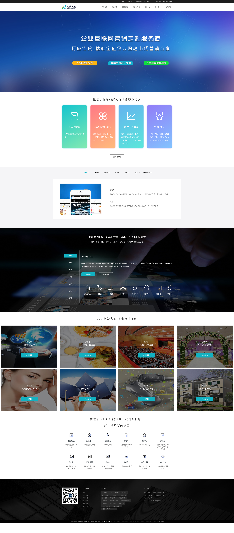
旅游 (70, 298)
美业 (70, 284)
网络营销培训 (106, 506)
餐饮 (70, 263)
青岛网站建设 (118, 521)
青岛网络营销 (155, 521)
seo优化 (121, 503)
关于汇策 (168, 7)
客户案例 (158, 7)
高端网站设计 (114, 500)
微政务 (117, 172)
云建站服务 (136, 7)
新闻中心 (147, 7)
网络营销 (125, 7)
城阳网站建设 (106, 509)
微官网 (86, 172)
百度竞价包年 (115, 492)
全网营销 (104, 503)
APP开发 (112, 498)
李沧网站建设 (116, 506)
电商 (70, 256)
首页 (84, 492)
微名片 (127, 172)
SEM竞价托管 (122, 498)
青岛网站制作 (136, 521)
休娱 (70, 277)
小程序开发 (105, 492)
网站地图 (146, 1)
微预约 (137, 172)
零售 (70, 270)
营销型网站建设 (125, 500)
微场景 (96, 172)
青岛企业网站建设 (146, 521)
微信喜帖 (107, 172)
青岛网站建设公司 (127, 521)
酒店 (70, 291)
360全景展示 (147, 172)
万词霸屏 (104, 500)
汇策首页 (104, 7)
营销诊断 (138, 1)
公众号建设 (113, 503)
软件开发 (104, 498)
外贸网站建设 (106, 495)
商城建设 (124, 492)
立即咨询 (117, 157)
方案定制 (121, 1)
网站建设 (115, 7)
